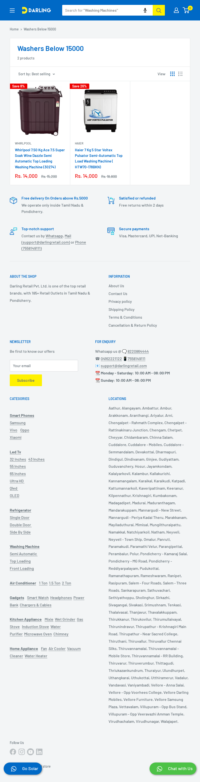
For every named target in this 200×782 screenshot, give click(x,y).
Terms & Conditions (125, 317)
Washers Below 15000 (40, 29)
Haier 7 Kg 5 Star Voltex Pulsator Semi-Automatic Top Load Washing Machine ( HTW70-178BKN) (98, 158)
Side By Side (20, 532)
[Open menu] (12, 10)
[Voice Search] (145, 10)
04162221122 (111, 358)
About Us (116, 285)
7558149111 (136, 358)
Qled (14, 488)
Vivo (13, 430)
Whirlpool (23, 143)
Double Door (21, 524)
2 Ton (66, 583)
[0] (186, 10)
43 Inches (36, 459)
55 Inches (18, 466)
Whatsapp (54, 235)
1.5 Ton (54, 583)
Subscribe (26, 380)
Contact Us (118, 293)
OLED (14, 495)
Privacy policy (120, 301)
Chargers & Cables (35, 604)
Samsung (18, 422)
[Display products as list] (180, 74)
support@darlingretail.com (124, 365)
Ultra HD (17, 480)
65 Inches (18, 473)
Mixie (49, 619)
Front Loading (22, 568)
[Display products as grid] (172, 74)
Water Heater (36, 655)
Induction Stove (35, 626)
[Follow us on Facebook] (13, 752)
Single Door (20, 517)
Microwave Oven (38, 633)
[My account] (176, 10)
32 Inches (18, 459)
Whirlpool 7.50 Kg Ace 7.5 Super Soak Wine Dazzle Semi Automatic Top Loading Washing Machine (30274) (40, 158)
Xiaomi (15, 437)
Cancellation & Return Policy (133, 325)
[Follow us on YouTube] (30, 752)
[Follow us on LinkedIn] (39, 752)
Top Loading (20, 561)
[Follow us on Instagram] (22, 752)
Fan (44, 648)
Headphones (61, 597)
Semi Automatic (24, 553)
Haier (79, 143)
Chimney (61, 633)
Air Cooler (57, 648)
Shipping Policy (122, 309)
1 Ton (43, 583)
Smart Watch (38, 597)
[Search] (159, 10)
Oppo (24, 430)
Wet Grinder (65, 619)
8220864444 (138, 351)
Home (14, 29)
